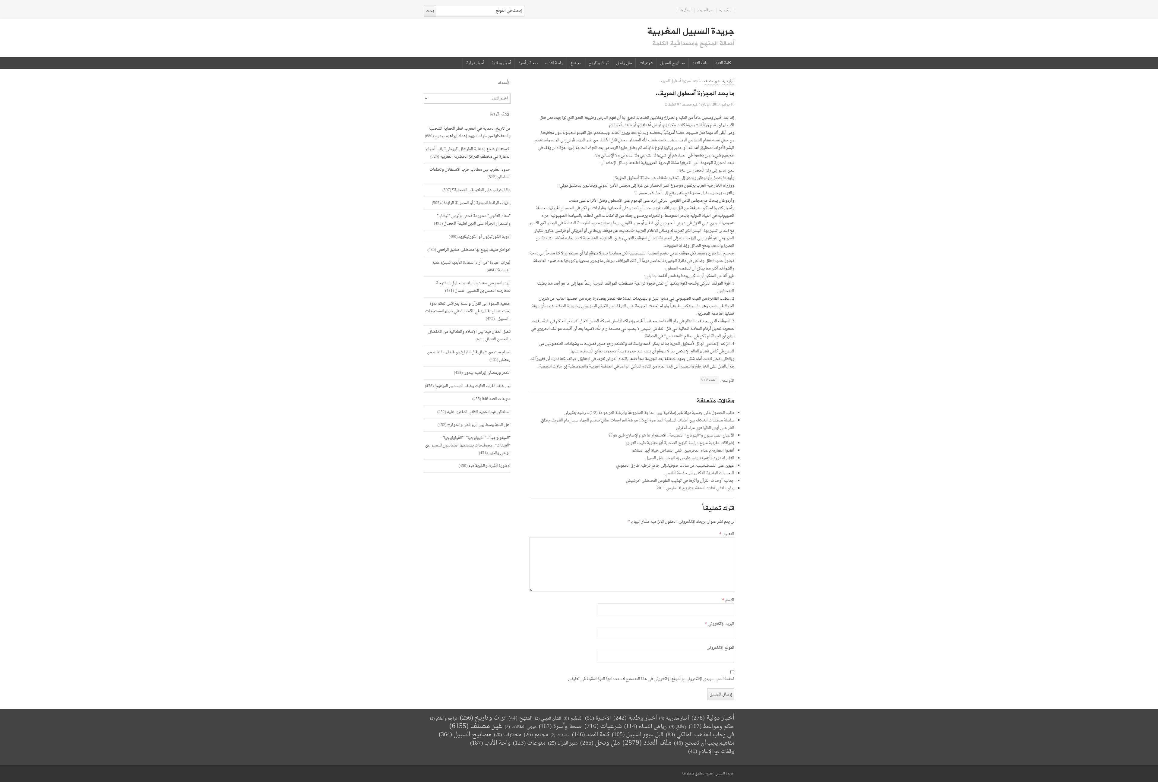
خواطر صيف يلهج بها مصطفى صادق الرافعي (474, 250)
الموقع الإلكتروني (720, 648)
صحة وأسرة (528, 63)
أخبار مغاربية (674, 718)
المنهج (520, 718)
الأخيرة (598, 718)
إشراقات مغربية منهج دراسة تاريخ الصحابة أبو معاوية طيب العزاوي (679, 443)
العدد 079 (709, 379)
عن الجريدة (705, 10)
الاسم (728, 600)
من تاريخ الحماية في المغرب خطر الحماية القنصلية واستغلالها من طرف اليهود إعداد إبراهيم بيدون (470, 132)
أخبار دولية (475, 63)
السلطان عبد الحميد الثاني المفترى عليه (479, 412)
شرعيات (646, 63)
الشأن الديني (548, 718)
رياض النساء (645, 726)
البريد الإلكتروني (719, 624)
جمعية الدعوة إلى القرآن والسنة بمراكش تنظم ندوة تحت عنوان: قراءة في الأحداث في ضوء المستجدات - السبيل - (468, 311)
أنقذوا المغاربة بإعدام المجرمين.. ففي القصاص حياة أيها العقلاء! (682, 450)
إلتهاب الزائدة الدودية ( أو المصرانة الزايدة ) (476, 203)
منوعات (529, 743)
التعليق (727, 534)
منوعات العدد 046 (496, 399)
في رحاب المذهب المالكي (700, 735)
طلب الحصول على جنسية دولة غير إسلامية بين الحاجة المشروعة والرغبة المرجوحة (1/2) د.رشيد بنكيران (649, 413)
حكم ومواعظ (711, 726)
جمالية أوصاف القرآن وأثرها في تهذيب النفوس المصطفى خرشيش (680, 480)
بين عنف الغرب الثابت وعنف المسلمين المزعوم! (473, 386)
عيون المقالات (520, 727)
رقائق (677, 727)
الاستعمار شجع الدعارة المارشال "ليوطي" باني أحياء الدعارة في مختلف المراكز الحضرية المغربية (468, 152)
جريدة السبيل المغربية (691, 31)
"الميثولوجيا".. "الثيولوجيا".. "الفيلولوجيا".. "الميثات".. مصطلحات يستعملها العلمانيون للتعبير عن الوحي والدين (468, 445)
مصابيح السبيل (672, 63)
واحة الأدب (554, 63)
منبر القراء (563, 743)
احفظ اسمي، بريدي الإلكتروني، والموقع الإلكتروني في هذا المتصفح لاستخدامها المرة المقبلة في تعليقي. (650, 679)
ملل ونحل (624, 63)
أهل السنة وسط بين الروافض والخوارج (479, 425)
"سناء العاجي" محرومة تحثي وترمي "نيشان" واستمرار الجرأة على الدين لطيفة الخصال (474, 219)
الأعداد (504, 82)
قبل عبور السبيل (637, 735)
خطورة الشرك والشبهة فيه (489, 466)
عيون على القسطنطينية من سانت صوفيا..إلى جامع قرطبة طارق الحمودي (675, 465)
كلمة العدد (723, 63)
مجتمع (576, 63)
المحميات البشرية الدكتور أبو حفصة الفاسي (699, 473)
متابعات (560, 735)
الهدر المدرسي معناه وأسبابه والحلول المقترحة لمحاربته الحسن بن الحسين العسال (473, 287)
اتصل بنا (685, 10)
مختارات (507, 735)
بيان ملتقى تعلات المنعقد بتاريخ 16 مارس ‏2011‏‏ (695, 488)
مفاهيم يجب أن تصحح (704, 743)
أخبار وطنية (501, 63)
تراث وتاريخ (598, 63)
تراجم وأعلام (443, 718)
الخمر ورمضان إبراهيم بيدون (487, 373)
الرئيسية (725, 10)
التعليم (573, 718)
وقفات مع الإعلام (711, 751)
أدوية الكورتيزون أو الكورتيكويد (484, 237)
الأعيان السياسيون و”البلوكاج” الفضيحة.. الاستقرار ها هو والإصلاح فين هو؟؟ (671, 435)
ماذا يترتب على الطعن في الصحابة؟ (481, 190)
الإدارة (705, 104)
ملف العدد (700, 63)
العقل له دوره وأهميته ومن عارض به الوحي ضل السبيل (689, 458)
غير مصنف (712, 81)
